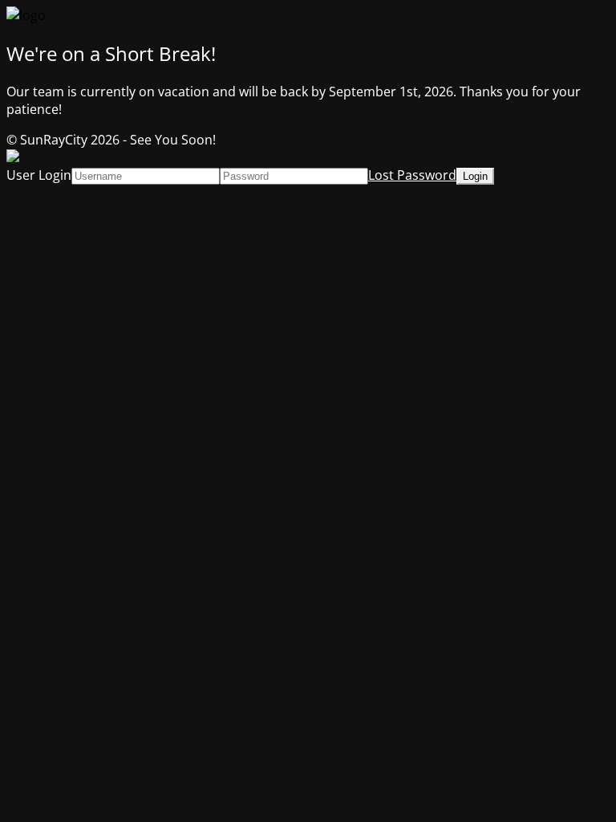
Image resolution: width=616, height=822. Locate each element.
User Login (38, 175)
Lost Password (412, 175)
